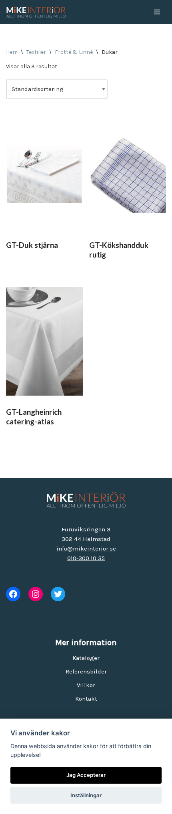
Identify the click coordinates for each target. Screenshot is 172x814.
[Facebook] (13, 594)
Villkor (86, 685)
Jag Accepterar (86, 775)
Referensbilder (86, 671)
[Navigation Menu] (157, 12)
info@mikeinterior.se (86, 548)
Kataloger (86, 657)
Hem (12, 52)
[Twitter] (58, 594)
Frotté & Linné (74, 52)
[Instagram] (35, 594)
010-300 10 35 (86, 558)
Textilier (36, 52)
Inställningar (86, 795)
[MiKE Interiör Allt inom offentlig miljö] (36, 12)
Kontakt (86, 698)
